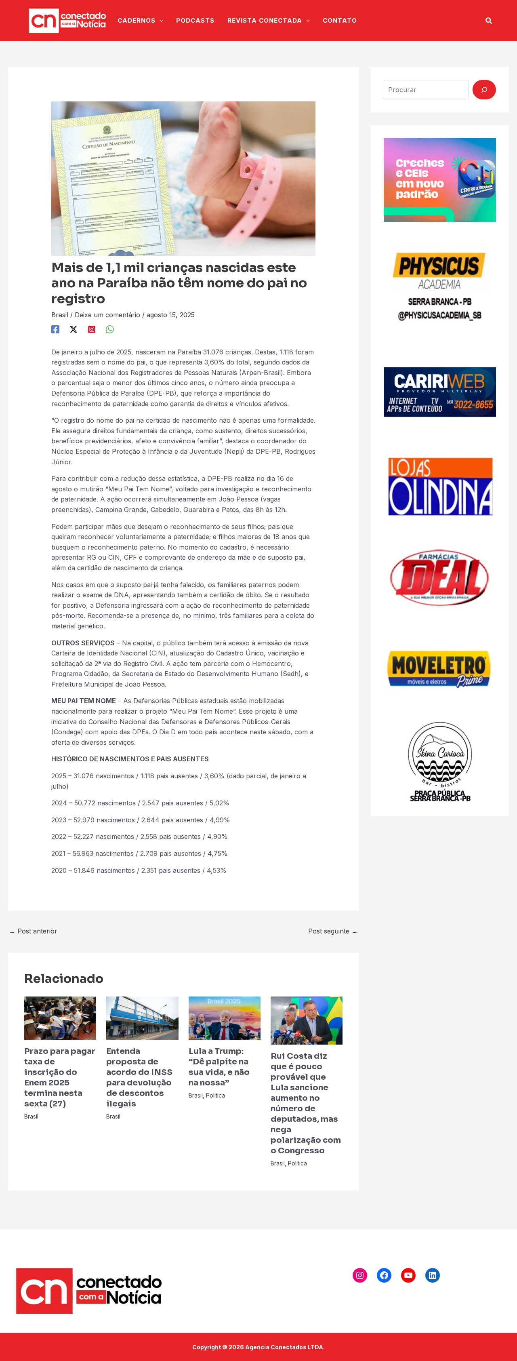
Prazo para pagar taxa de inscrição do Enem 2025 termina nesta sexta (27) (59, 1077)
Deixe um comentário (107, 315)
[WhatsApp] (110, 328)
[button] (438, 21)
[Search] (484, 89)
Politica (215, 1095)
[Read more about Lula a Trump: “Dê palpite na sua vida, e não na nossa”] (225, 1017)
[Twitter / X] (73, 328)
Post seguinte (333, 931)
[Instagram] (92, 328)
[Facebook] (55, 328)
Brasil (59, 315)
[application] (159, 21)
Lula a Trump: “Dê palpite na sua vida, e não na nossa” (219, 1067)
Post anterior (33, 931)
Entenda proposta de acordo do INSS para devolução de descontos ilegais (139, 1077)
